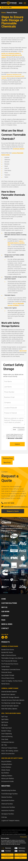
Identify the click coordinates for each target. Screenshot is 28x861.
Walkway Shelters (6, 775)
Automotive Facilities (7, 810)
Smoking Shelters (6, 764)
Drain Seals (4, 739)
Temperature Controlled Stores (10, 669)
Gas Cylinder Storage (7, 675)
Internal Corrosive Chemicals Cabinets (12, 700)
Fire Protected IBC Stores (9, 661)
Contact (5, 628)
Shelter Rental (5, 770)
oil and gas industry (18, 148)
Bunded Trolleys (6, 731)
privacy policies (18, 438)
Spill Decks (4, 722)
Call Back (21, 429)
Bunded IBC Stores (7, 652)
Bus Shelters (5, 773)
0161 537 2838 (7, 7)
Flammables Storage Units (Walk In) (12, 658)
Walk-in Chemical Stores (8, 655)
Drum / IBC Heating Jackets (9, 751)
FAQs (3, 620)
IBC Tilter (4, 745)
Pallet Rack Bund (6, 728)
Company (5, 616)
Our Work (5, 611)
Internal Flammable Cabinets (10, 706)
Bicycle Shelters (6, 761)
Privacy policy (23, 836)
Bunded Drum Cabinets (8, 694)
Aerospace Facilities (7, 814)
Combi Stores (5, 666)
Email (14, 429)
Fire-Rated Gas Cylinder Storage (11, 703)
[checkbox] (2, 848)
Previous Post (8, 458)
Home (3, 12)
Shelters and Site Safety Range (12, 758)
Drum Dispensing (6, 733)
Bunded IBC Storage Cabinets (10, 697)
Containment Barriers (7, 742)
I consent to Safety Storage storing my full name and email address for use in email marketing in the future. (14, 436)
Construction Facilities (8, 807)
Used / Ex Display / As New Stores (11, 681)
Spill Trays (4, 716)
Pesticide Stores (6, 672)
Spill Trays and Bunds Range (11, 713)
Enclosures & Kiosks (7, 781)
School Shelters (6, 767)
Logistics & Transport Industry (10, 820)
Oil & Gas (4, 817)
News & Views (6, 624)
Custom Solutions (9, 603)
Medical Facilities (6, 797)
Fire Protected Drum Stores (9, 664)
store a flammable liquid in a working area (16, 242)
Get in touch (23, 350)
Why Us (4, 607)
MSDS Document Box (8, 753)
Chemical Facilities (7, 804)
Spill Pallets (4, 719)
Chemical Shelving (6, 736)
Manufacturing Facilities (8, 790)
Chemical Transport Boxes (9, 748)
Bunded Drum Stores (7, 649)
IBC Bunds (4, 725)
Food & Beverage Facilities (9, 794)
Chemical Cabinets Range (9, 688)
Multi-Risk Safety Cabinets (9, 709)
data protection (11, 438)
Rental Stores (5, 684)
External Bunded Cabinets (9, 691)
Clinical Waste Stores (7, 678)
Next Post (7, 462)
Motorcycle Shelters (7, 778)
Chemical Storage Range (9, 646)
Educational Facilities (7, 800)
